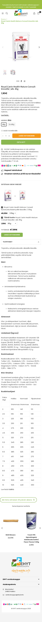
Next (39, 47)
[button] (18, 499)
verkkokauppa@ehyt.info (14, 595)
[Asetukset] (34, 13)
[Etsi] (7, 13)
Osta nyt (21, 142)
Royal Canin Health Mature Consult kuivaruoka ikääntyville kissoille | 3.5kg (17, 208)
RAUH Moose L (11, 535)
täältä (11, 489)
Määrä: (6, 120)
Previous (2, 47)
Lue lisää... (5, 115)
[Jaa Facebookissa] (21, 81)
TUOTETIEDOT (7, 242)
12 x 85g (11, 124)
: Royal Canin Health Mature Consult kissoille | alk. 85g (19, 218)
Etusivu (3, 19)
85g (3, 124)
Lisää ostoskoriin (12, 235)
